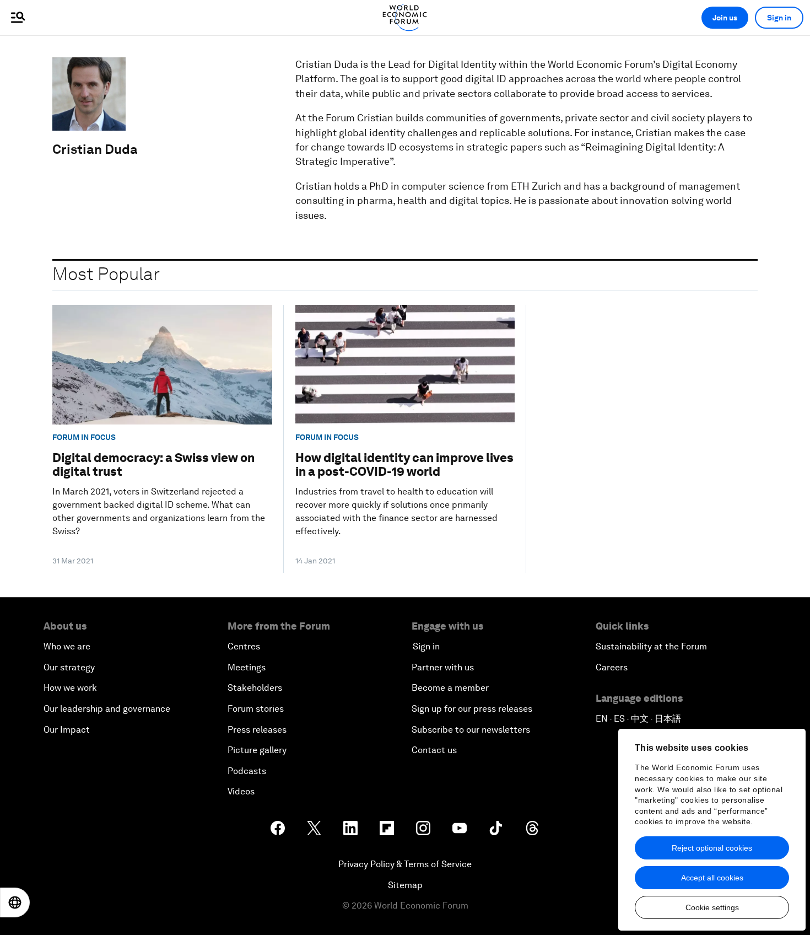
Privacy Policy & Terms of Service (405, 864)
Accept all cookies (712, 877)
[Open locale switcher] (15, 902)
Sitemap (405, 885)
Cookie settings (712, 907)
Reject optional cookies (712, 847)
